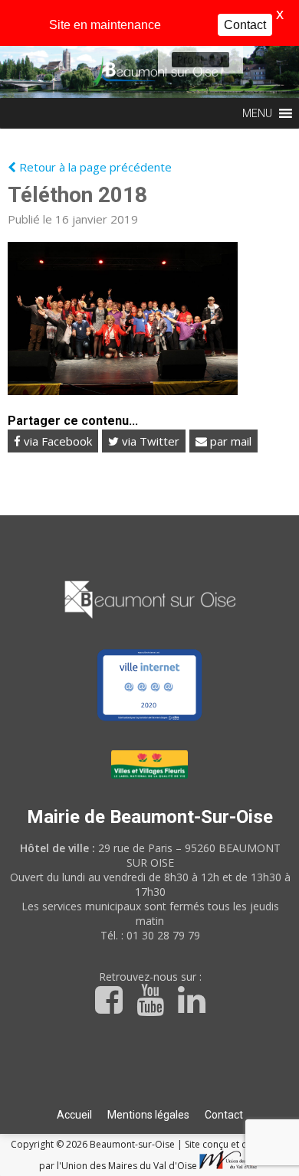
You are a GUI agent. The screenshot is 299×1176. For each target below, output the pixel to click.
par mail (229, 441)
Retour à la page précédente (94, 167)
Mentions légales (148, 1115)
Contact (224, 1115)
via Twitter (149, 441)
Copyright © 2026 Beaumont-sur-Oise (94, 1144)
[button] (189, 59)
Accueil (74, 1115)
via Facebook (56, 441)
